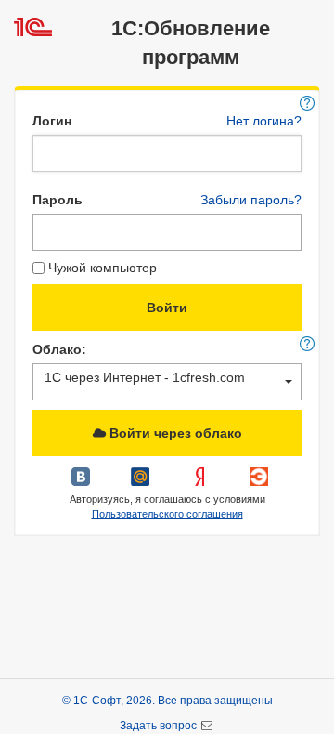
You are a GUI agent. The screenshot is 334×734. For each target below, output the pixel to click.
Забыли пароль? (251, 199)
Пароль (57, 199)
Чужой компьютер (102, 267)
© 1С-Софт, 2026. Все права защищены (167, 700)
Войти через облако (174, 433)
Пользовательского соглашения (167, 513)
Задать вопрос (159, 725)
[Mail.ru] (142, 483)
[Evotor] (259, 483)
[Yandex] (201, 483)
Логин (51, 120)
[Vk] (83, 483)
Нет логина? (264, 120)
